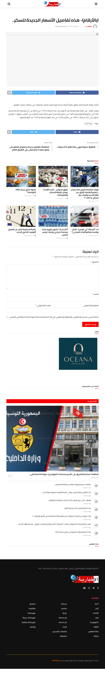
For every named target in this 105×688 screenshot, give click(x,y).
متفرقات (63, 636)
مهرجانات (31, 613)
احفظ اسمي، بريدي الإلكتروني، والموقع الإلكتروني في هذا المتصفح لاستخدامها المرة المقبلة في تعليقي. (54, 317)
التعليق (94, 262)
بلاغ (97, 617)
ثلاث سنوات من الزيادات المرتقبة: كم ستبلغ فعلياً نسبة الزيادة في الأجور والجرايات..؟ (61, 516)
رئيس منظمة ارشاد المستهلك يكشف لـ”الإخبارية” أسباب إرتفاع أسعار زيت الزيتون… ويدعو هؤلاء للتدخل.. (54, 524)
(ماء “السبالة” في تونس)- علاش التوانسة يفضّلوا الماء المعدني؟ (86, 231)
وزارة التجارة (88, 123)
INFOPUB (55, 660)
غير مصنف (62, 617)
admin (89, 26)
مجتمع (32, 604)
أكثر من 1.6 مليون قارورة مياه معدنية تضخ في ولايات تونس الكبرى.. (55, 232)
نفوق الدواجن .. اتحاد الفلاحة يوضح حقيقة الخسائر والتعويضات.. (55, 192)
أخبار (73, 185)
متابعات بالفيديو (60, 631)
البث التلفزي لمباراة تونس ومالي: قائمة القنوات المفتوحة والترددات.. (66, 492)
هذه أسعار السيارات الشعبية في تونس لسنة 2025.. (72, 532)
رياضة (96, 636)
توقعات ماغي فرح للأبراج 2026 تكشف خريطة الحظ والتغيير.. (69, 500)
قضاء (64, 627)
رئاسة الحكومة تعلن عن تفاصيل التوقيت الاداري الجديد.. (22, 231)
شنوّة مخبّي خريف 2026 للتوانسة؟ (25, 191)
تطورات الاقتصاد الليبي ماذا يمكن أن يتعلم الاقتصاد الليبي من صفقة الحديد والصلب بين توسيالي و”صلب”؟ (85, 194)
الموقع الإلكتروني (91, 305)
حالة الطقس (93, 631)
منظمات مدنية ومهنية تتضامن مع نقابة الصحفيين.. (72, 484)
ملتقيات (31, 608)
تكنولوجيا (94, 622)
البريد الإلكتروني (43, 305)
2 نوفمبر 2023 (74, 26)
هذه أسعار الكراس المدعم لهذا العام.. (77, 508)
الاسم (95, 294)
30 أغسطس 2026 (93, 201)
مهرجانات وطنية (28, 622)
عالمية (64, 608)
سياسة (64, 26)
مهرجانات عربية (29, 617)
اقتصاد (96, 613)
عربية (64, 613)
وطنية (57, 26)
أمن (97, 608)
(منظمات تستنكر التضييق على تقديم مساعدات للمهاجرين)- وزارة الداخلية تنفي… (63, 474)
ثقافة (96, 627)
